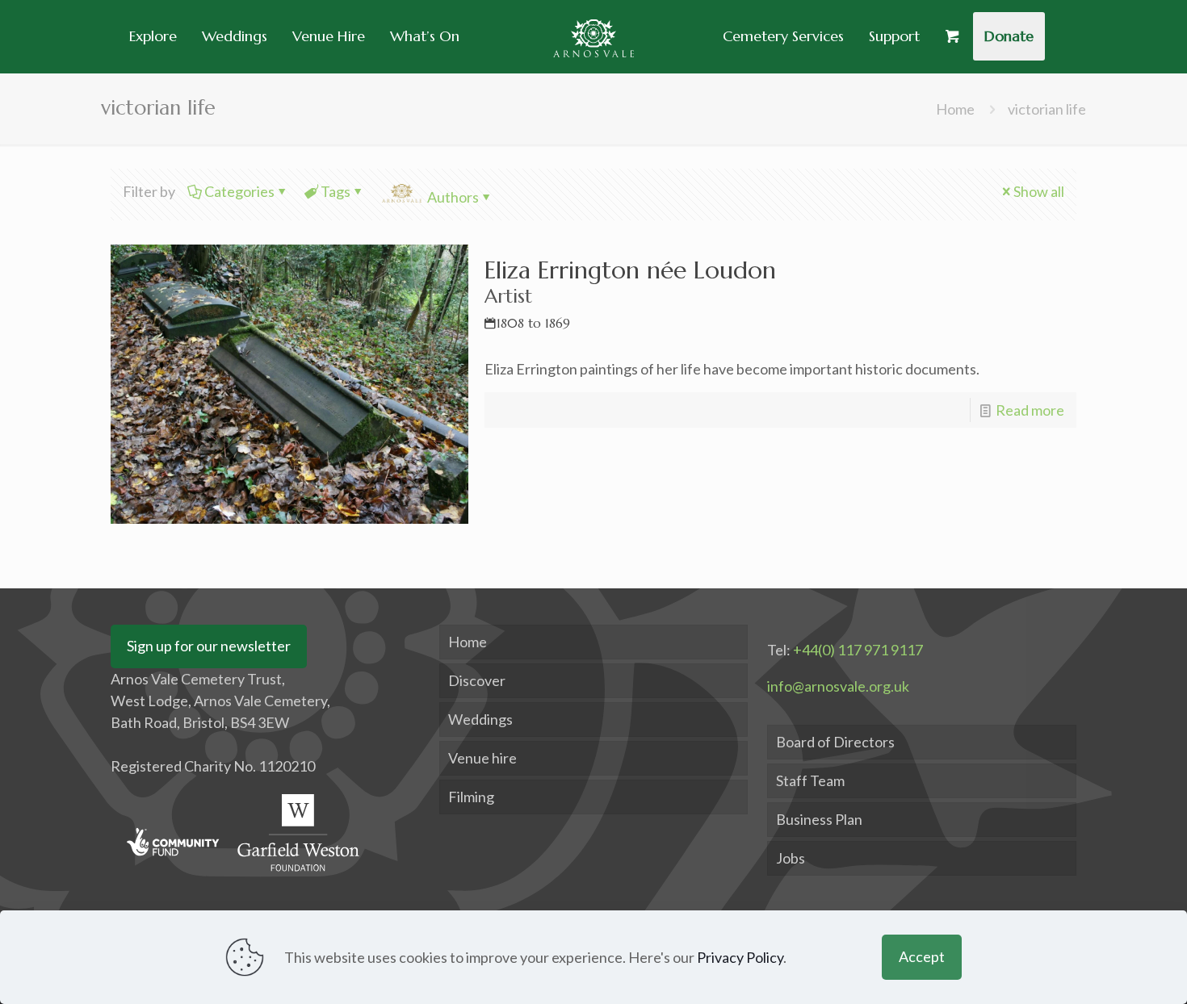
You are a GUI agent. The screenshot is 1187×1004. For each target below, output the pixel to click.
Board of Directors (835, 742)
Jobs (790, 858)
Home (955, 109)
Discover (476, 680)
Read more (1030, 410)
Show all (1038, 191)
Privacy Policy (740, 957)
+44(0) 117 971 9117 (858, 650)
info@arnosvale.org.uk (838, 686)
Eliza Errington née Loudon (630, 293)
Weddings (480, 719)
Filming (471, 796)
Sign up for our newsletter (209, 646)
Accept (922, 956)
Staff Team (810, 780)
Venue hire (482, 758)
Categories (239, 191)
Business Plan (819, 819)
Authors (453, 197)
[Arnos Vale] (593, 36)
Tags (335, 191)
